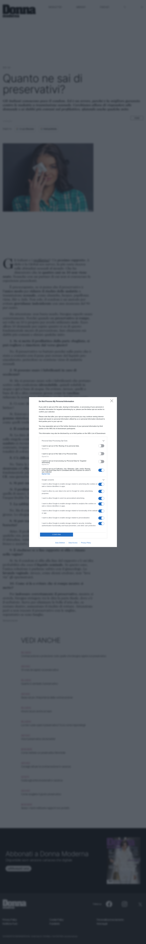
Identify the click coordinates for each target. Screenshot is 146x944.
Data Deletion (60, 543)
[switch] (101, 445)
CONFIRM (56, 534)
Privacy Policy (86, 543)
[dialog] (73, 472)
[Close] (112, 401)
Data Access (73, 543)
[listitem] (73, 441)
